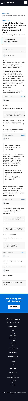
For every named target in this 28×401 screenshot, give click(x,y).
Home (3, 13)
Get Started (14, 307)
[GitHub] (16, 322)
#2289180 (23, 266)
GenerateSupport (8, 42)
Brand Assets (13, 343)
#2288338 (23, 52)
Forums (7, 13)
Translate (13, 385)
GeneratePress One (13, 356)
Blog (13, 345)
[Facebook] (7, 322)
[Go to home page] (7, 3)
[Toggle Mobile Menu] (25, 2)
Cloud (13, 364)
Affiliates (13, 340)
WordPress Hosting (13, 348)
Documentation (13, 372)
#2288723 (23, 252)
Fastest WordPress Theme (13, 377)
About (13, 330)
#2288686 (23, 199)
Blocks (13, 361)
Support (13, 375)
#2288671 (23, 96)
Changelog (13, 380)
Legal (13, 382)
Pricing (13, 333)
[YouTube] (18, 322)
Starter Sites (13, 335)
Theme (13, 359)
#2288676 (23, 135)
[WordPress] (13, 322)
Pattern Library (13, 338)
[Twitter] (10, 322)
